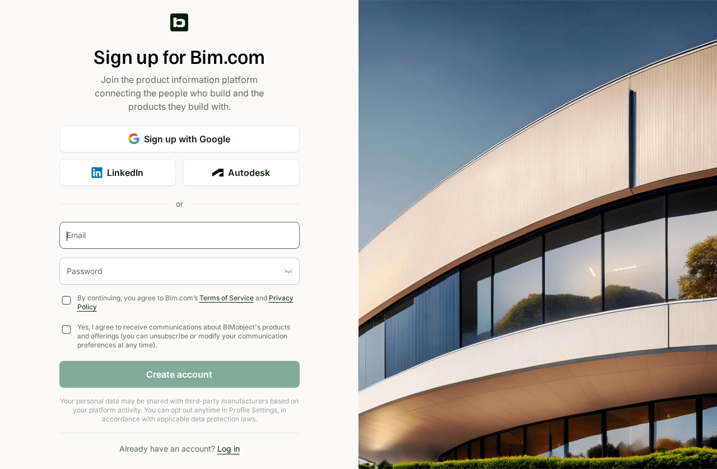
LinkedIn (125, 172)
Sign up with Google (187, 139)
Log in (228, 448)
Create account (179, 374)
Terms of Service (226, 298)
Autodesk (249, 172)
